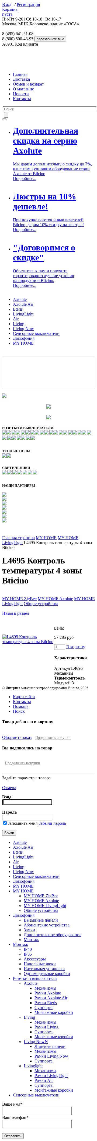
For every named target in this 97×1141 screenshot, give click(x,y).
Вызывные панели (41, 920)
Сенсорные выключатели (36, 333)
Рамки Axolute (47, 993)
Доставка (21, 79)
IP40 (28, 949)
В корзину (75, 646)
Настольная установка (44, 968)
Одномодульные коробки (47, 973)
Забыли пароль (52, 823)
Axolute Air (23, 304)
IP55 (28, 954)
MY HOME (23, 343)
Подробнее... (24, 178)
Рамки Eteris (45, 1002)
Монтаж (31, 939)
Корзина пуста (10, 11)
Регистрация (28, 4)
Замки (29, 930)
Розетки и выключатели (35, 978)
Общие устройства (41, 603)
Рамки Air (43, 1080)
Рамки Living (46, 1027)
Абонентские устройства (47, 925)
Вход (6, 4)
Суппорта (43, 1007)
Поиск (19, 711)
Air (16, 319)
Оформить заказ (17, 737)
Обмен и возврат (28, 84)
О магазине (23, 89)
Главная (20, 74)
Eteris (18, 309)
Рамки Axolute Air (50, 998)
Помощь (20, 706)
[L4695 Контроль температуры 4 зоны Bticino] (28, 641)
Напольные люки (40, 964)
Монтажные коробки (53, 1012)
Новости (21, 93)
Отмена (9, 787)
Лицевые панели (49, 1046)
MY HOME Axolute (55, 598)
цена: (59, 628)
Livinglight (33, 1066)
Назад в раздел (15, 613)
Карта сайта (24, 696)
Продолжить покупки (53, 738)
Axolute (20, 299)
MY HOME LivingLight (45, 905)
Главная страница (18, 537)
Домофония (23, 338)
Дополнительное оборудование (52, 934)
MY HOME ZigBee (19, 598)
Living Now (23, 328)
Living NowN (36, 1041)
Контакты (22, 98)
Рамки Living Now (51, 1056)
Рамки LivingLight (51, 1075)
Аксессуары (35, 959)
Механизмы (45, 988)
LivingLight (23, 314)
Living (18, 323)
